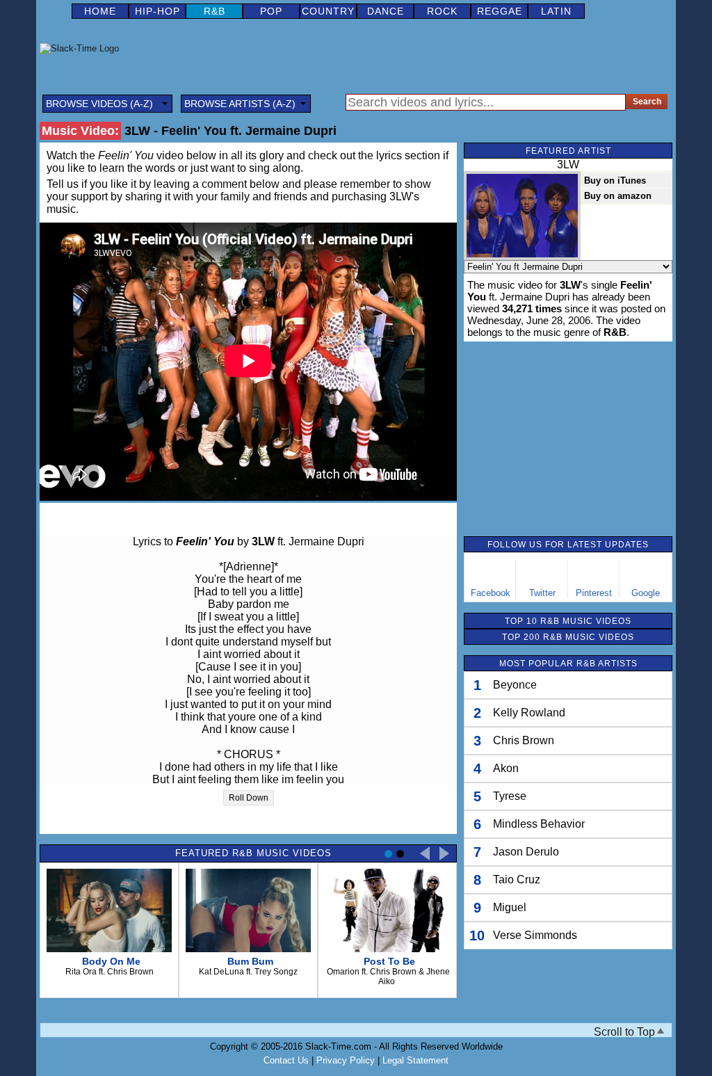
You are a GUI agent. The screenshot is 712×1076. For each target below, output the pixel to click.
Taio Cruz (516, 879)
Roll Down (248, 798)
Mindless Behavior (539, 824)
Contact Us (286, 1060)
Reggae (499, 11)
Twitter (542, 593)
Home (100, 11)
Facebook (490, 593)
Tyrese (509, 796)
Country (328, 11)
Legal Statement (415, 1060)
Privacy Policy (345, 1060)
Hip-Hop (157, 11)
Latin (556, 11)
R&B (214, 11)
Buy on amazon (618, 196)
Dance (385, 11)
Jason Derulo (526, 852)
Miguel (509, 907)
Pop (271, 11)
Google (645, 593)
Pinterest (594, 593)
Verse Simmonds (535, 935)
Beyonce (515, 685)
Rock (442, 11)
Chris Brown (523, 740)
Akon (506, 768)
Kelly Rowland (529, 712)
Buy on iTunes (615, 180)
